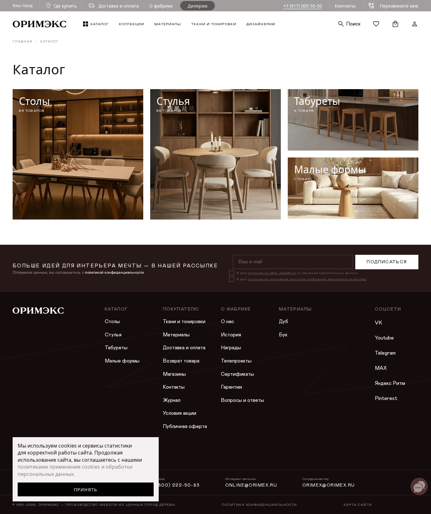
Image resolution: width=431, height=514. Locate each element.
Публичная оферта (185, 426)
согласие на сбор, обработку (272, 273)
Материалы (176, 334)
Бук (283, 334)
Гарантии (231, 387)
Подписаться (387, 262)
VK (378, 322)
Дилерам (197, 6)
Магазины (174, 374)
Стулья (113, 334)
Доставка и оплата (184, 347)
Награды (231, 347)
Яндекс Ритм (390, 383)
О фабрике (161, 6)
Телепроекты (236, 360)
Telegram (385, 353)
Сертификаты (237, 374)
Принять (85, 490)
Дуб (283, 321)
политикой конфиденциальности (114, 272)
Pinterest (386, 398)
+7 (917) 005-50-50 (302, 6)
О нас (227, 321)
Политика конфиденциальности (259, 504)
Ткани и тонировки (184, 321)
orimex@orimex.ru (328, 485)
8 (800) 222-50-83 (175, 485)
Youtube (384, 337)
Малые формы (122, 360)
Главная (22, 41)
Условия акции (179, 413)
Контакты (345, 6)
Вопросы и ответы (242, 400)
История (231, 334)
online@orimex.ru (251, 485)
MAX (381, 368)
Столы (112, 321)
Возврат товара (181, 360)
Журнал (171, 400)
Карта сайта (358, 504)
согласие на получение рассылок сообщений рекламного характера (307, 279)
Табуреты (116, 347)
